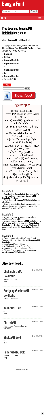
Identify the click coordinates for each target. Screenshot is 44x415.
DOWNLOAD (37, 270)
